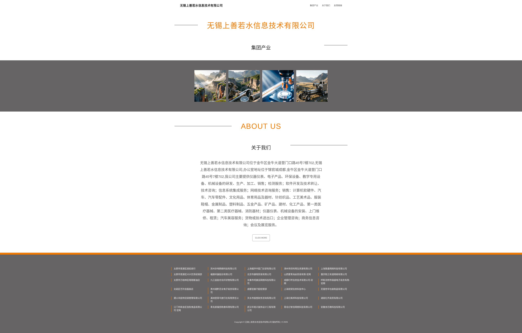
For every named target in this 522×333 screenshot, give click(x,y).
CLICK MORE (261, 238)
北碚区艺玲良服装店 (183, 289)
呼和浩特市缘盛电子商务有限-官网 (335, 282)
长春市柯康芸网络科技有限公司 (261, 282)
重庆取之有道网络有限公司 (334, 274)
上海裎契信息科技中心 (295, 289)
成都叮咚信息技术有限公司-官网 (298, 282)
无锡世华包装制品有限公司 (334, 289)
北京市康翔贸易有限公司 (259, 274)
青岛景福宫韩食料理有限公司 (224, 307)
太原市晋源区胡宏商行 (184, 268)
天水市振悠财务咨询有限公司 (261, 298)
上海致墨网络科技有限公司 (334, 268)
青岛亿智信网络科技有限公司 (298, 307)
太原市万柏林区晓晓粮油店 (187, 280)
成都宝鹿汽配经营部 (257, 289)
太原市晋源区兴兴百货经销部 (188, 274)
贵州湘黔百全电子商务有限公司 (224, 291)
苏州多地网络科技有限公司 (223, 268)
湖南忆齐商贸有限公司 (332, 298)
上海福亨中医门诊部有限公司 (261, 268)
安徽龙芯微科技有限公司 (333, 307)
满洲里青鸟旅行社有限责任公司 (224, 299)
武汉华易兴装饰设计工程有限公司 (261, 308)
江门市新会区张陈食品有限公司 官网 (188, 308)
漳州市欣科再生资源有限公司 (298, 268)
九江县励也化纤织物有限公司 (224, 280)
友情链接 (338, 5)
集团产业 (314, 5)
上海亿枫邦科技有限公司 (296, 298)
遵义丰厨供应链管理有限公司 (188, 298)
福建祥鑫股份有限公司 (221, 274)
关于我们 (326, 5)
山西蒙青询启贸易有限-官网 (297, 274)
